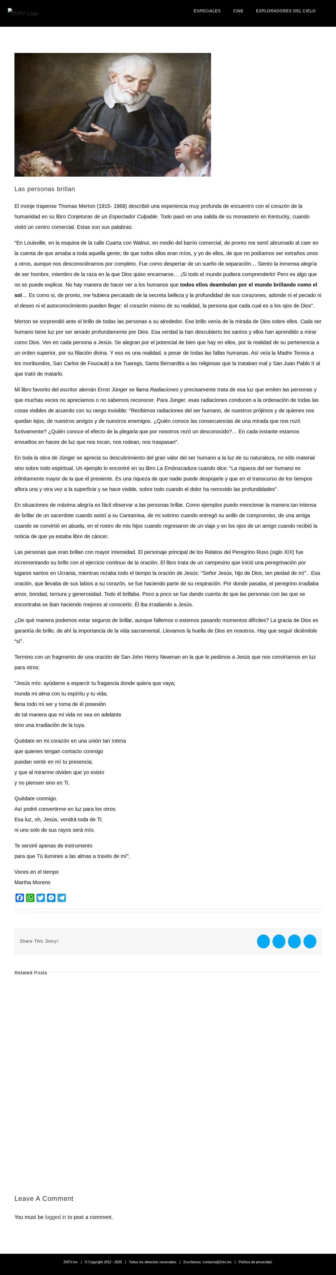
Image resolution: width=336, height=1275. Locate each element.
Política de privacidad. (255, 1262)
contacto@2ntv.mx (217, 1262)
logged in (55, 1217)
